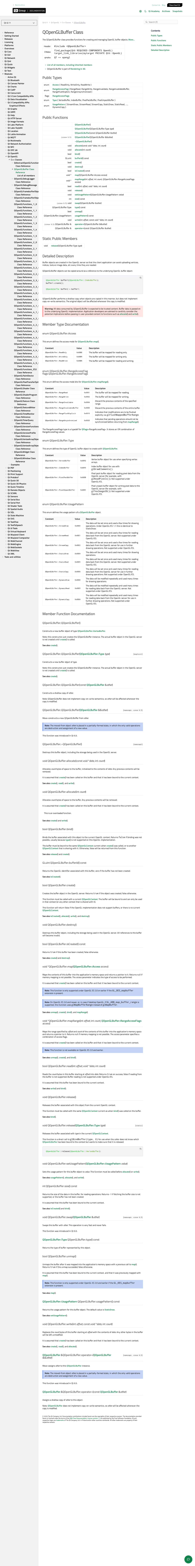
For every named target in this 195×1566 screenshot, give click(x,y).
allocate (78, 145)
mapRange (79, 179)
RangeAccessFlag (60, 89)
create (78, 162)
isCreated (79, 170)
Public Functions (158, 40)
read (77, 186)
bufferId (78, 158)
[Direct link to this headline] (63, 78)
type (77, 207)
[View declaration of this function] (82, 623)
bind (77, 154)
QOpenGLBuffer (82, 124)
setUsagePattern (82, 194)
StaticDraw (110, 1309)
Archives (166, 11)
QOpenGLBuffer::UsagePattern (103, 1163)
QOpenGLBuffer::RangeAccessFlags (121, 1021)
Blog (163, 5)
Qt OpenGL (55, 22)
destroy (78, 166)
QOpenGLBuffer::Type (92, 654)
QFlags (85, 429)
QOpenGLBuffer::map (88, 341)
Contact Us (156, 5)
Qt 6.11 (45, 22)
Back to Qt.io (20, 5)
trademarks (60, 1420)
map (77, 175)
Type (55, 100)
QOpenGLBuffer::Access (86, 966)
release (78, 190)
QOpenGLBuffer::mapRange (94, 381)
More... (131, 39)
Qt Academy (154, 11)
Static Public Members (161, 45)
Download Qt (174, 4)
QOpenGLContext (85, 845)
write (77, 219)
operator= (79, 224)
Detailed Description (160, 50)
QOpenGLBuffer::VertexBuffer (91, 631)
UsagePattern (59, 104)
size (76, 198)
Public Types (156, 35)
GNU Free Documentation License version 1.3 (85, 1418)
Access (56, 84)
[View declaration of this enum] (77, 333)
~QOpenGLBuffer (83, 141)
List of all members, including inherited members (69, 64)
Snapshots (177, 11)
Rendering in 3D (77, 68)
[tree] (19, 294)
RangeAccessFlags (61, 95)
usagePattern (81, 215)
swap (77, 203)
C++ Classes (66, 22)
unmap (78, 211)
